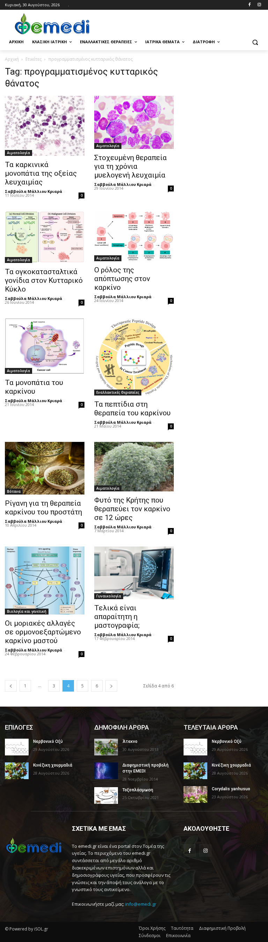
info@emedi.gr (140, 904)
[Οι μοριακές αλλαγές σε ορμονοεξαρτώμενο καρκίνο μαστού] (44, 581)
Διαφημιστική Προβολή (222, 928)
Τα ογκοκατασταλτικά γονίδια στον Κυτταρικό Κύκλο (44, 280)
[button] (255, 42)
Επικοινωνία (178, 936)
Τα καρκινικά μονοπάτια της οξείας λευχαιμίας (41, 173)
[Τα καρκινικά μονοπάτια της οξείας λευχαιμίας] (44, 126)
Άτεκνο (129, 741)
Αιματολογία (18, 152)
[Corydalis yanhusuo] (195, 794)
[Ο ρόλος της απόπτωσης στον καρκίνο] (134, 236)
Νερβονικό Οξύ (48, 741)
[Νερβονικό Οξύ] (17, 747)
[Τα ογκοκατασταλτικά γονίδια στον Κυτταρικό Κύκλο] (44, 237)
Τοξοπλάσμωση (137, 789)
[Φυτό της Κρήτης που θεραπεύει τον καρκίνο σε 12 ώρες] (134, 466)
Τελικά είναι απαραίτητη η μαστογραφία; (117, 617)
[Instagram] (259, 5)
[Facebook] (249, 5)
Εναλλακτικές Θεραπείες (117, 392)
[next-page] (111, 686)
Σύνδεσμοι (150, 936)
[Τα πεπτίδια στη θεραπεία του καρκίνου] (134, 356)
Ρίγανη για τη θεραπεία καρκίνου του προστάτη (43, 507)
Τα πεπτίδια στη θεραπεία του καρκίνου (132, 408)
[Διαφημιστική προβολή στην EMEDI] (106, 770)
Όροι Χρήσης (152, 928)
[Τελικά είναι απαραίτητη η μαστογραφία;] (134, 573)
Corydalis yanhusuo (231, 788)
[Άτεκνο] (106, 747)
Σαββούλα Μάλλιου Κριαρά (33, 191)
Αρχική (12, 59)
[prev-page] (11, 686)
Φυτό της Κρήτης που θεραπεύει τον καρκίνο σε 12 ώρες (132, 509)
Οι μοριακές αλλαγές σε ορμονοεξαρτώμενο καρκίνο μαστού (43, 632)
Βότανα (14, 491)
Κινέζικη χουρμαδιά (52, 765)
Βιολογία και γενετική (26, 611)
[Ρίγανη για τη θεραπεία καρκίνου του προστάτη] (44, 468)
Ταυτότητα (182, 928)
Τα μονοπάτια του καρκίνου (34, 386)
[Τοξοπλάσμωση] (106, 795)
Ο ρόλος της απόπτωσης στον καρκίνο (122, 279)
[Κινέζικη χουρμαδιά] (17, 770)
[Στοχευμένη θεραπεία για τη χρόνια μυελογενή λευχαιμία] (134, 122)
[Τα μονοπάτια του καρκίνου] (44, 346)
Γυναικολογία (108, 596)
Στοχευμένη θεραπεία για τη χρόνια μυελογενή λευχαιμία (130, 166)
